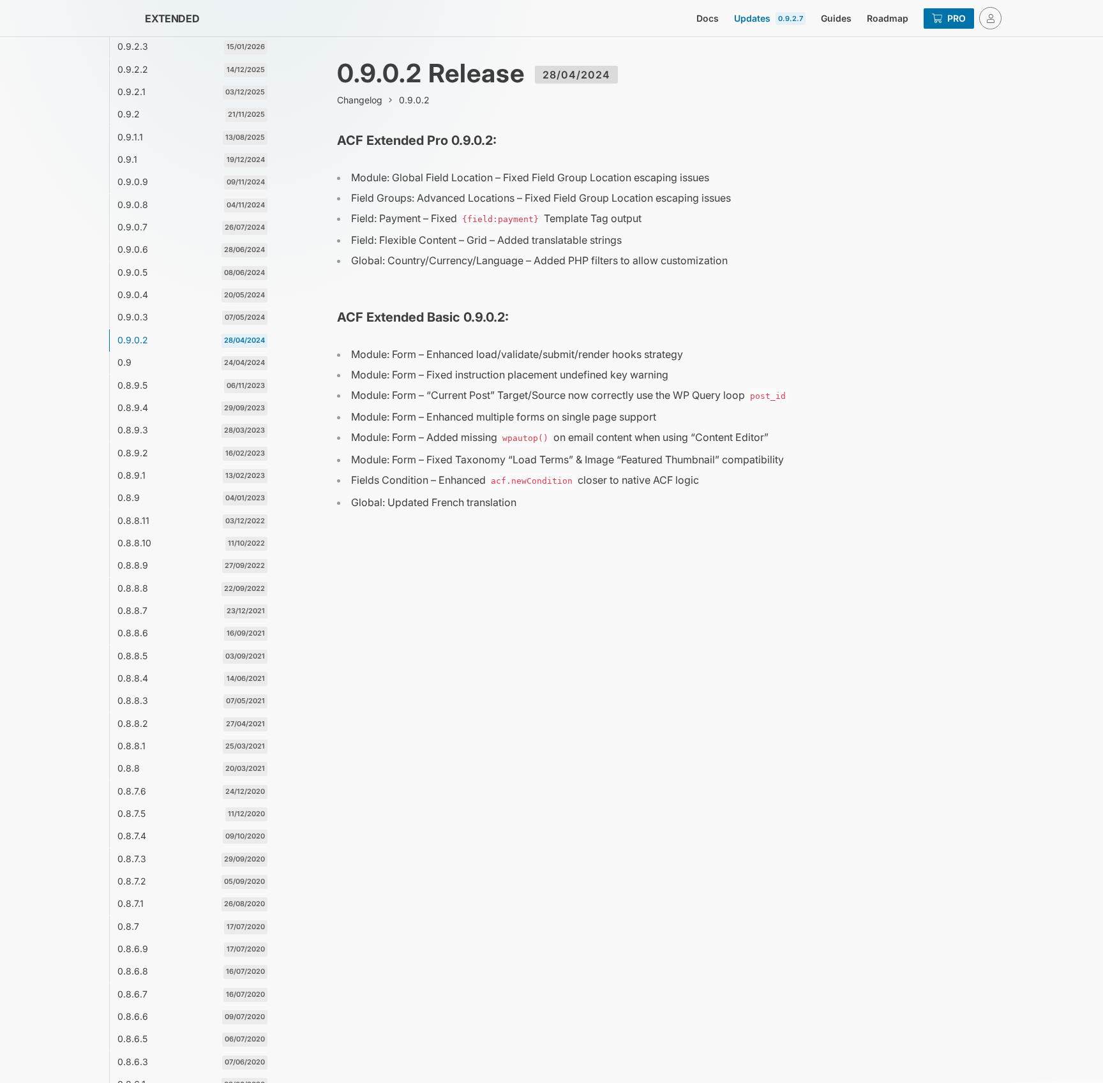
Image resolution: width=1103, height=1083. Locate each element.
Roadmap (887, 18)
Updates (768, 18)
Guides (836, 18)
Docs (707, 18)
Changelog (359, 99)
